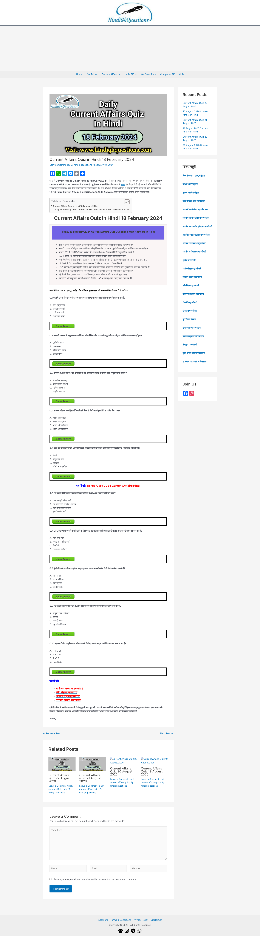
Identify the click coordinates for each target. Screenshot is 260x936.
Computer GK (167, 74)
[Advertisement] (130, 48)
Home (79, 74)
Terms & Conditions (120, 919)
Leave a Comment (59, 164)
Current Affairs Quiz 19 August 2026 (151, 771)
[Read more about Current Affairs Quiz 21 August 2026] (92, 764)
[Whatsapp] (139, 930)
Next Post (166, 733)
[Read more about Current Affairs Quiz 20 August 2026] (123, 760)
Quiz (181, 74)
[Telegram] (133, 930)
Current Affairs (110, 74)
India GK (129, 74)
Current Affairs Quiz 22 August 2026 (59, 778)
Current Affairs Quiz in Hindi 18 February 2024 (75, 206)
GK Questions (148, 74)
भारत (123, 184)
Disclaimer (156, 919)
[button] (119, 74)
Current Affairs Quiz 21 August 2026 (90, 778)
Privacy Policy (140, 919)
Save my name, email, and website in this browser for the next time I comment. (95, 879)
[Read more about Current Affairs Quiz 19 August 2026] (154, 760)
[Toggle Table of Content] (125, 201)
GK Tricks (92, 74)
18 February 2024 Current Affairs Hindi (113, 485)
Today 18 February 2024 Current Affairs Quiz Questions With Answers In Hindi (91, 209)
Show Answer (63, 326)
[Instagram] (127, 930)
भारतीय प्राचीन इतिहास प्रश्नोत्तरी (196, 217)
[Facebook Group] (120, 930)
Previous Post (52, 733)
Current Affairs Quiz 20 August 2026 (121, 771)
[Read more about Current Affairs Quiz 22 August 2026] (62, 764)
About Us (103, 919)
